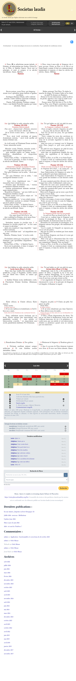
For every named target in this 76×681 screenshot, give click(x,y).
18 (27, 381)
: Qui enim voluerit (19, 456)
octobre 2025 (8, 587)
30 (8, 387)
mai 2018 (6, 639)
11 (27, 379)
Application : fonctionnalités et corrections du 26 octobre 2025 (30, 537)
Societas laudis (31, 9)
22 (64, 381)
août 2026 (7, 562)
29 (64, 384)
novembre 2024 (8, 598)
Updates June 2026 (10, 519)
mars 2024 (7, 613)
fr (67, 23)
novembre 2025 (8, 584)
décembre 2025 (8, 580)
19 (36, 381)
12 (36, 379)
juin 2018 (7, 635)
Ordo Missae (15, 540)
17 (18, 381)
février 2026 (7, 576)
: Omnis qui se (18, 441)
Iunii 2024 (36, 366)
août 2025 (7, 591)
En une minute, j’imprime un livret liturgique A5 (19, 512)
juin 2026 (7, 569)
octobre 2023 (8, 620)
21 (55, 381)
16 (8, 381)
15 (64, 379)
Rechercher (7, 484)
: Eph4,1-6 (15, 438)
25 (27, 384)
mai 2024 (6, 609)
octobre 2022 (8, 628)
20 (45, 381)
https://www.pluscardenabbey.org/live (17, 497)
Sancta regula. (20, 403)
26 (36, 384)
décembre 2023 (8, 617)
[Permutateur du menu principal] (72, 10)
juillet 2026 (7, 565)
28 (55, 384)
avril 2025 (7, 595)
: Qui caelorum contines (20, 453)
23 (8, 384)
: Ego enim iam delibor (20, 461)
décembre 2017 (8, 650)
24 (18, 384)
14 (55, 379)
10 (18, 379)
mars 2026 (7, 573)
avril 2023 (7, 624)
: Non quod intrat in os (20, 447)
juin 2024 (7, 606)
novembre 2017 (8, 654)
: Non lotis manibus (19, 450)
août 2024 (7, 602)
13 (45, 379)
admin (6, 537)
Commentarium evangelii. (24, 407)
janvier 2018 (7, 646)
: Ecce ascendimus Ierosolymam (22, 458)
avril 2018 (7, 643)
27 (45, 384)
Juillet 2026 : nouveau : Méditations (15, 515)
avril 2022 (7, 631)
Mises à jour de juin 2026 (11, 523)
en (72, 23)
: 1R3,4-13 (15, 464)
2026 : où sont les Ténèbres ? (13, 526)
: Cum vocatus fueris (19, 444)
